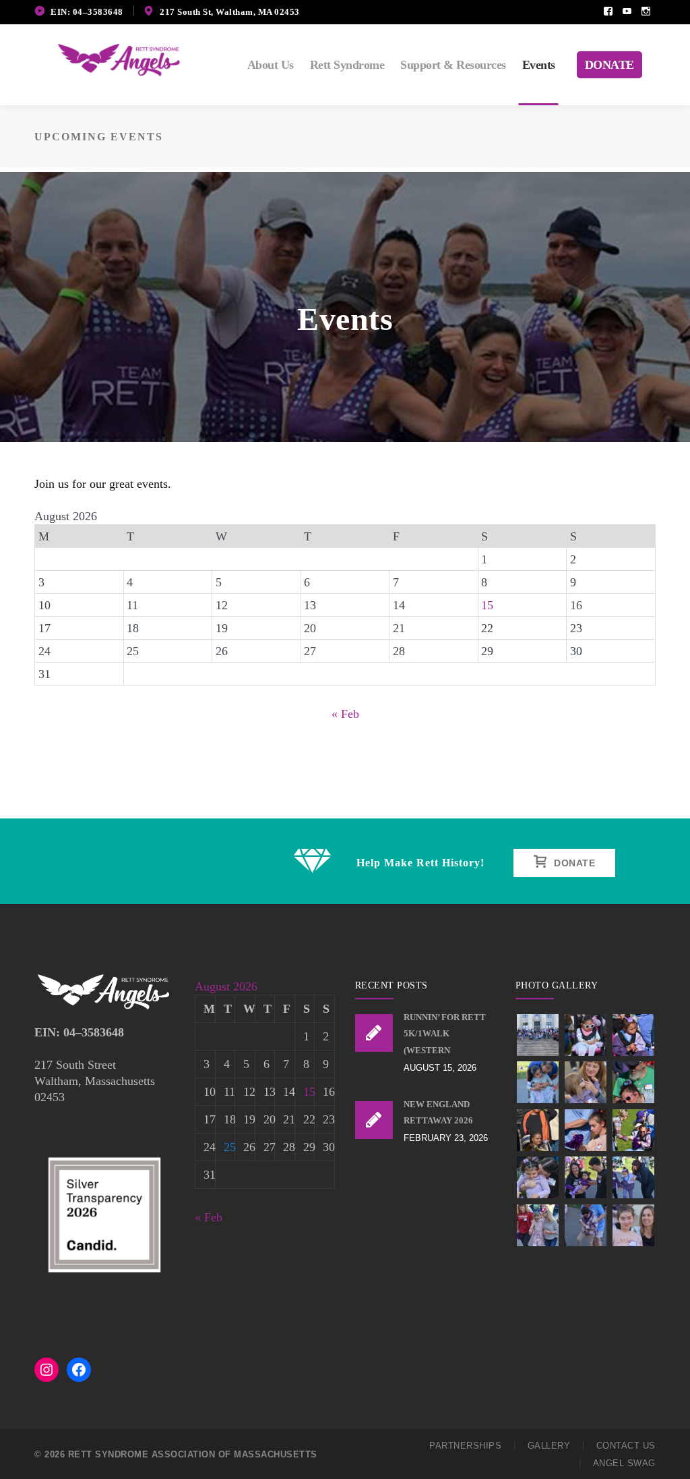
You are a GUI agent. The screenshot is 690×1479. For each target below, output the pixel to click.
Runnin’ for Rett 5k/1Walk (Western (445, 1033)
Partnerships (465, 1446)
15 (487, 605)
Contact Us (626, 1446)
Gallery (549, 1446)
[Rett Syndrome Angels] (118, 58)
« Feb (345, 714)
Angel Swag (624, 1463)
